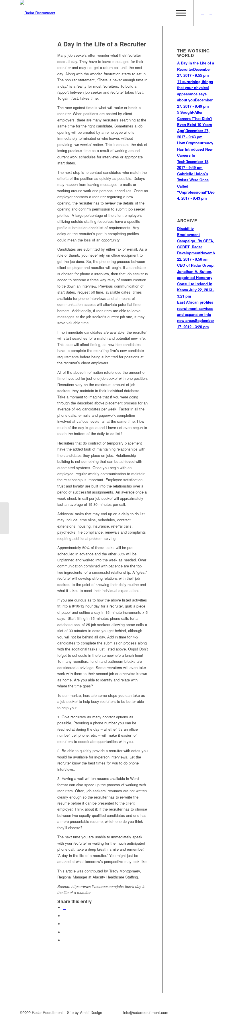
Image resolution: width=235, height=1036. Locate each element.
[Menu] (178, 13)
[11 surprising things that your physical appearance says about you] (4, 518)
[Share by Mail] (64, 940)
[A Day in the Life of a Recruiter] (31, 53)
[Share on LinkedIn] (64, 932)
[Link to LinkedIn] (211, 13)
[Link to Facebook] (202, 13)
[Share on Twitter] (64, 916)
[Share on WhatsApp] (64, 924)
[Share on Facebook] (64, 907)
